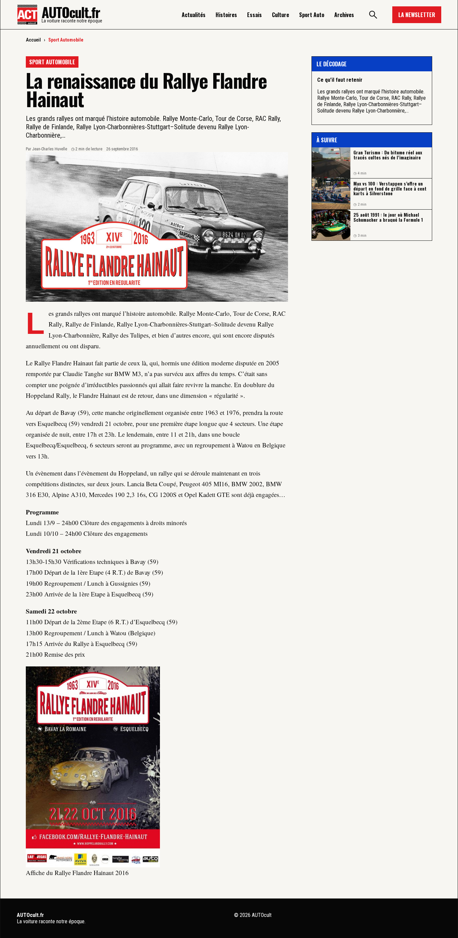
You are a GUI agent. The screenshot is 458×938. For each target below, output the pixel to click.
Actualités (194, 15)
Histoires (226, 15)
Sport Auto (311, 15)
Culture (280, 15)
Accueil (33, 40)
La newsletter (416, 15)
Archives (344, 15)
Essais (254, 15)
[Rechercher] (373, 15)
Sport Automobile (65, 40)
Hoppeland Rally (47, 395)
